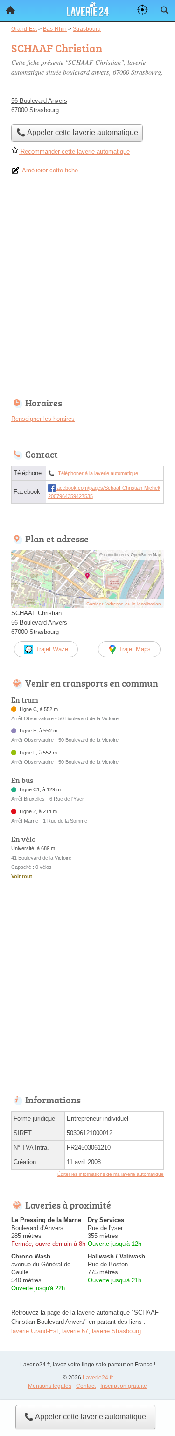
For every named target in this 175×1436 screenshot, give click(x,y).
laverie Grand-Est (34, 1331)
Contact (86, 1386)
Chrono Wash (30, 1256)
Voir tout (21, 876)
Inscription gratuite (123, 1386)
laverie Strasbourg (116, 1331)
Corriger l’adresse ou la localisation (123, 603)
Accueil (10, 10)
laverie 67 (75, 1331)
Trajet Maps (135, 649)
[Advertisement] (87, 289)
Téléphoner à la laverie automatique (98, 473)
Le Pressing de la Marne (46, 1219)
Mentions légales (49, 1386)
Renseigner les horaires (43, 418)
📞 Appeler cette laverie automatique (85, 1417)
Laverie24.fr (98, 1377)
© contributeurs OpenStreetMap (130, 555)
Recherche (164, 10)
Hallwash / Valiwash (116, 1256)
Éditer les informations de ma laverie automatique (110, 1174)
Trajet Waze (51, 649)
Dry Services (106, 1219)
